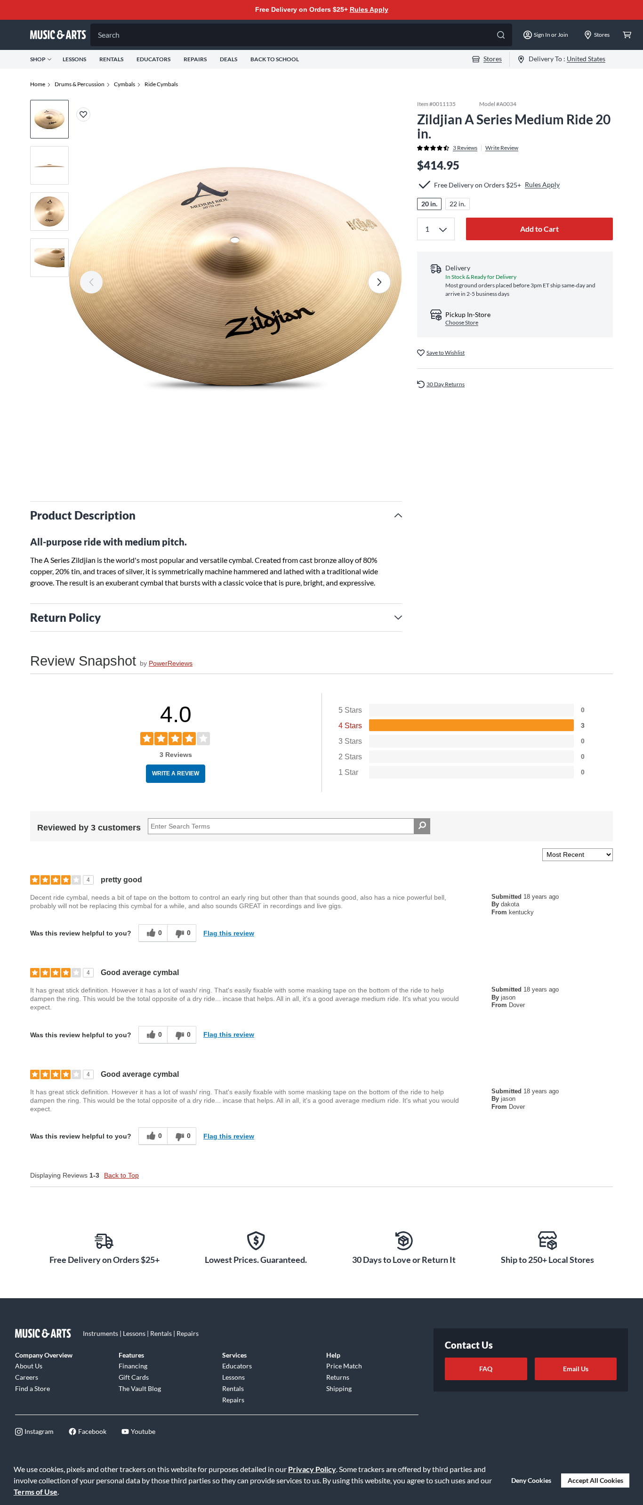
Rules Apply (369, 9)
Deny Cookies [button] (531, 1480)
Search (109, 34)
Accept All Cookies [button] (595, 1480)
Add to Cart (539, 228)
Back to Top (121, 1175)
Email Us (575, 1369)
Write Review (501, 148)
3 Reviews (465, 148)
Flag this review (228, 933)
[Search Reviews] (422, 826)
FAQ (485, 1369)
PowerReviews (171, 663)
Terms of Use (35, 1491)
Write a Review (175, 773)
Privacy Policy (312, 1468)
